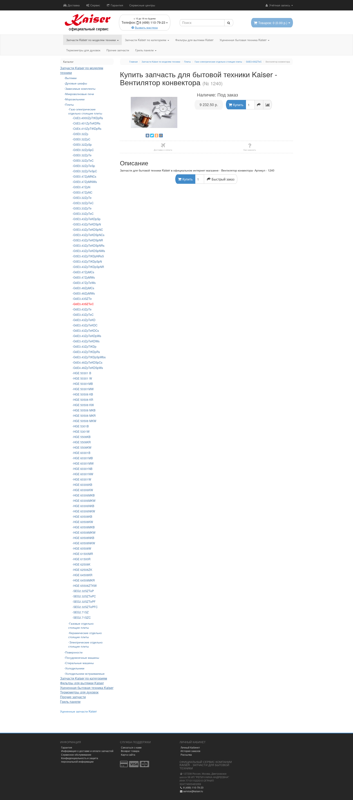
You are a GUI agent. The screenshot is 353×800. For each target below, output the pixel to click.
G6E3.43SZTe (82, 299)
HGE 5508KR (82, 442)
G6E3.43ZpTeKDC (85, 325)
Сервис (94, 5)
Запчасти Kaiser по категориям (146, 40)
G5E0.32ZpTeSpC (85, 171)
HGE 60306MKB (84, 495)
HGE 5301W (81, 431)
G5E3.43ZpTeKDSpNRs (87, 245)
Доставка (73, 5)
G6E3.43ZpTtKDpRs (86, 352)
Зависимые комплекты (80, 88)
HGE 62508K (81, 564)
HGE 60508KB (82, 516)
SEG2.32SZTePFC (85, 607)
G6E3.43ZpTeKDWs (86, 341)
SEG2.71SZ (81, 612)
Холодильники (74, 668)
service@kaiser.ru (193, 791)
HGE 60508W (82, 548)
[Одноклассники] (156, 135)
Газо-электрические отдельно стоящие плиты (85, 111)
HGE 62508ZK (82, 570)
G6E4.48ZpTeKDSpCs (87, 362)
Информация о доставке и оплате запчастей (87, 751)
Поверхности (74, 652)
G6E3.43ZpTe (82, 309)
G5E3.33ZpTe (82, 208)
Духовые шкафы (76, 83)
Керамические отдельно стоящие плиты (85, 635)
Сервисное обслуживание (76, 754)
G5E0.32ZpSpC (83, 150)
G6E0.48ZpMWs (84, 293)
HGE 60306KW (83, 490)
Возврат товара (130, 751)
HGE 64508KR (82, 575)
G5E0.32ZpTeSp (84, 166)
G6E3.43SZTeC (83, 304)
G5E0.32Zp (80, 134)
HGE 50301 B (82, 373)
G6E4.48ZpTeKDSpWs (87, 368)
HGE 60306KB (82, 485)
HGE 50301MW (83, 389)
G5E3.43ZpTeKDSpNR (87, 240)
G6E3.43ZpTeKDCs (86, 330)
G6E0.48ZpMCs (83, 288)
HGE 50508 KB (83, 394)
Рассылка (186, 754)
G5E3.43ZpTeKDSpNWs (87, 251)
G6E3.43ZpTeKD (84, 320)
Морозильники (75, 99)
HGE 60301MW (83, 463)
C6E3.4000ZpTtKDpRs (87, 118)
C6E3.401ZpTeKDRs (86, 123)
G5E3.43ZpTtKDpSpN (87, 261)
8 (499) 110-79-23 (193, 787)
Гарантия (116, 5)
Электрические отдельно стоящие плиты (85, 644)
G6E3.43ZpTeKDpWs (87, 336)
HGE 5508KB (81, 437)
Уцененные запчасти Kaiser (78, 711)
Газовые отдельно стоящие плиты (81, 625)
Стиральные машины (79, 663)
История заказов (190, 751)
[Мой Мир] (161, 135)
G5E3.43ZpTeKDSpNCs (87, 235)
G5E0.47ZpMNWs (85, 182)
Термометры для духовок (83, 50)
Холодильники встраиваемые (85, 673)
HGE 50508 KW (83, 405)
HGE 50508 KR (83, 400)
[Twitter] (152, 135)
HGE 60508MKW (84, 532)
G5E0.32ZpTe (82, 155)
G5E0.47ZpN (81, 187)
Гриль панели (144, 50)
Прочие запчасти (117, 50)
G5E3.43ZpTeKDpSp (87, 219)
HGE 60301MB (83, 458)
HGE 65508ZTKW (85, 586)
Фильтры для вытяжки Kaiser (194, 40)
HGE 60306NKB (83, 506)
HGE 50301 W (82, 378)
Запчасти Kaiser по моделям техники (91, 40)
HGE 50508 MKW (84, 421)
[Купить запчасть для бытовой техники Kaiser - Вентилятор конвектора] (154, 112)
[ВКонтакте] (147, 135)
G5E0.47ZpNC (82, 192)
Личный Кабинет (190, 747)
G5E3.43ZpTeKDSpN (87, 224)
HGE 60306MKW (84, 501)
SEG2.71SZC (82, 617)
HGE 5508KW (82, 447)
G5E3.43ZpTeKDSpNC (87, 229)
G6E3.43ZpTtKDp (84, 346)
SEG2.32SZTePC (84, 596)
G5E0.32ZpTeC (83, 160)
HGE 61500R (81, 559)
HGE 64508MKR (84, 580)
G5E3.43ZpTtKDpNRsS (87, 256)
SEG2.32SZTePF (84, 601)
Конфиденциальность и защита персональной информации (79, 759)
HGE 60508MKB (84, 527)
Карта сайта (128, 754)
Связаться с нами (131, 747)
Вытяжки (71, 78)
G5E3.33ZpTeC (83, 214)
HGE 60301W (82, 479)
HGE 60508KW (83, 522)
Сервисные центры (142, 5)
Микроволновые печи (79, 94)
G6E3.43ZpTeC (83, 315)
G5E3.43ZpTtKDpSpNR (87, 267)
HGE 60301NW (83, 474)
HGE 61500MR (83, 554)
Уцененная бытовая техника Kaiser (243, 40)
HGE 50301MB (83, 384)
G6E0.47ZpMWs (84, 277)
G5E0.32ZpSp (82, 144)
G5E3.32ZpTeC (83, 203)
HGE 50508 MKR (84, 415)
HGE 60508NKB (83, 538)
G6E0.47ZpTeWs (84, 283)
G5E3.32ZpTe (82, 198)
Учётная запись (279, 5)
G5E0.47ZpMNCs (84, 176)
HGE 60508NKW (84, 543)
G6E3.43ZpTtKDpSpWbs (87, 357)
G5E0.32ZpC (81, 139)
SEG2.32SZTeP (83, 591)
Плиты (69, 104)
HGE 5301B (81, 426)
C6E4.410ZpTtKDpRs (87, 129)
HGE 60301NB (82, 469)
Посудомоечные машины (82, 657)
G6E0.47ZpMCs (83, 272)
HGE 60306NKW (84, 511)
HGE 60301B (81, 453)
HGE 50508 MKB (84, 410)
